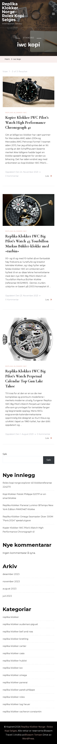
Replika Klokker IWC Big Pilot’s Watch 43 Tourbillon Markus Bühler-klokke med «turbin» (27, 244)
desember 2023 (11, 574)
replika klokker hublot (15, 660)
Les (47, 176)
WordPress (28, 738)
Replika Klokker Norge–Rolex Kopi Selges (13, 11)
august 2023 (9, 588)
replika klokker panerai (15, 682)
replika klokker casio (14, 653)
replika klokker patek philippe (19, 690)
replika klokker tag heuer (16, 704)
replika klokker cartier (14, 646)
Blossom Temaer (33, 734)
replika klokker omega (15, 675)
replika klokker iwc (16, 113)
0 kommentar (12, 176)
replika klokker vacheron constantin (22, 711)
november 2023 (11, 581)
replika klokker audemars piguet (20, 624)
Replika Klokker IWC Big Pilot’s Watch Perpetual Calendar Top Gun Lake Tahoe (25, 379)
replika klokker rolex (14, 697)
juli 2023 (7, 596)
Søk (5, 454)
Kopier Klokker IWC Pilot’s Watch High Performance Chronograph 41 (27, 122)
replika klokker (11, 617)
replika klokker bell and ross (18, 631)
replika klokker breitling (15, 639)
